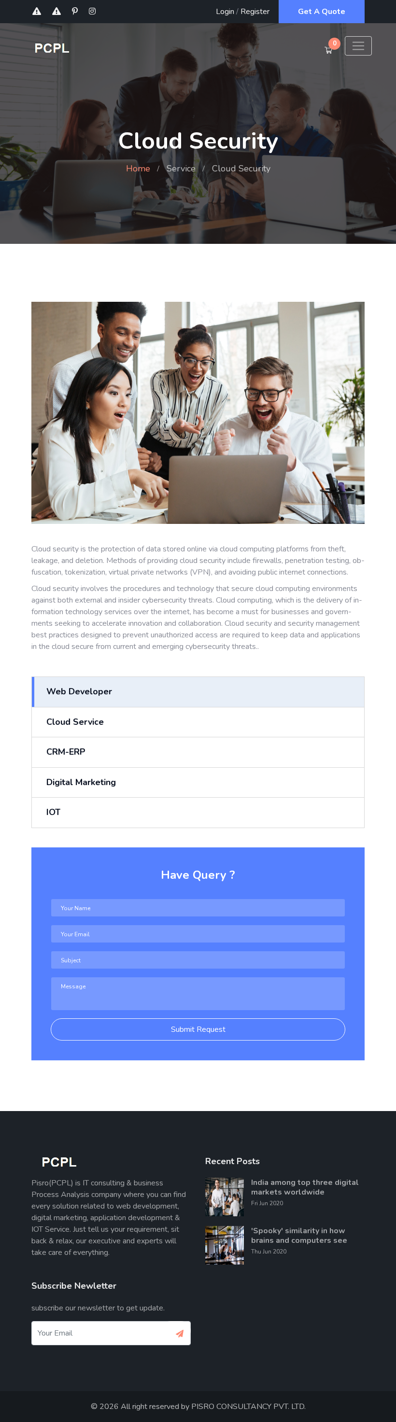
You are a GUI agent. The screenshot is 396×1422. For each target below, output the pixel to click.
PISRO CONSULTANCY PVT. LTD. (248, 1406)
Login (225, 11)
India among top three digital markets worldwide (305, 1187)
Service (181, 168)
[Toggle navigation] (358, 46)
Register (254, 11)
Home (138, 168)
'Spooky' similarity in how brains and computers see (299, 1235)
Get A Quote (321, 11)
